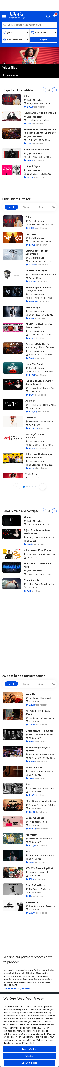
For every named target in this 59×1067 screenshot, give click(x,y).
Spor (40, 207)
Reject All (29, 1056)
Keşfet (43, 39)
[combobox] (32, 25)
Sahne (26, 207)
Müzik (11, 207)
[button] (4, 64)
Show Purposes (29, 1062)
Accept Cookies (29, 1049)
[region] (29, 1009)
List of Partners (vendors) (16, 988)
